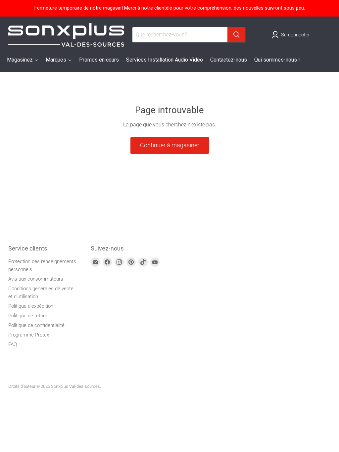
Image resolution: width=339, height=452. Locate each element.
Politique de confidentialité (36, 325)
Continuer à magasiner (169, 145)
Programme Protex (28, 335)
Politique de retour (27, 316)
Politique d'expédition (30, 306)
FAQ (12, 344)
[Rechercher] (236, 34)
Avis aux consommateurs (35, 279)
